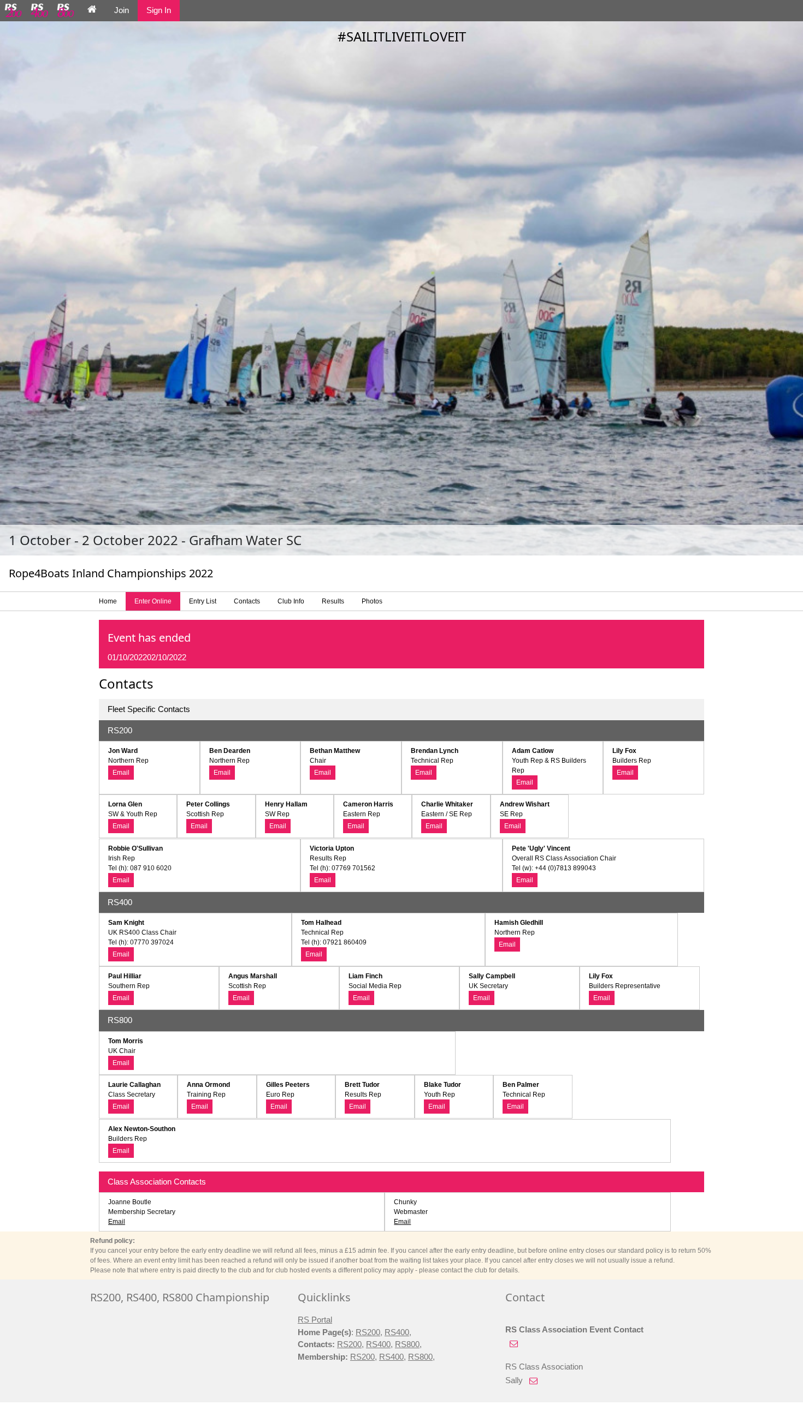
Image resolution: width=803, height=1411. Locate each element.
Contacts (247, 601)
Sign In (158, 10)
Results (333, 601)
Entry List (202, 601)
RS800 (407, 1344)
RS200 (368, 1332)
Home (108, 601)
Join (121, 10)
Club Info (290, 601)
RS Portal (315, 1319)
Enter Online (153, 601)
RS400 (397, 1332)
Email (121, 772)
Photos (372, 601)
